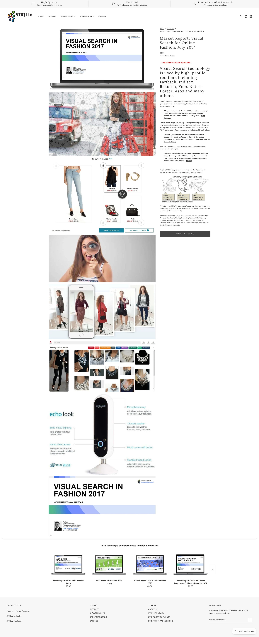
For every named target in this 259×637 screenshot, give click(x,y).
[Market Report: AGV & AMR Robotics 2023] (68, 564)
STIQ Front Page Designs (160, 621)
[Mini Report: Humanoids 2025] (109, 564)
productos (170, 28)
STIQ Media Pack (156, 613)
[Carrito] (251, 16)
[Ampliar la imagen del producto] (102, 59)
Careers (94, 621)
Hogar (93, 605)
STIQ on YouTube (13, 621)
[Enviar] (250, 620)
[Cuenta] (245, 16)
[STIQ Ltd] (20, 16)
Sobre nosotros (98, 617)
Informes (94, 609)
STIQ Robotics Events (159, 617)
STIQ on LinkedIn (13, 616)
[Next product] (212, 569)
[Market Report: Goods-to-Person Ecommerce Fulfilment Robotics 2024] (190, 564)
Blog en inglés (97, 613)
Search (152, 605)
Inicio (162, 28)
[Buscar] (240, 16)
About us (153, 609)
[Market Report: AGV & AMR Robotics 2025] (149, 564)
